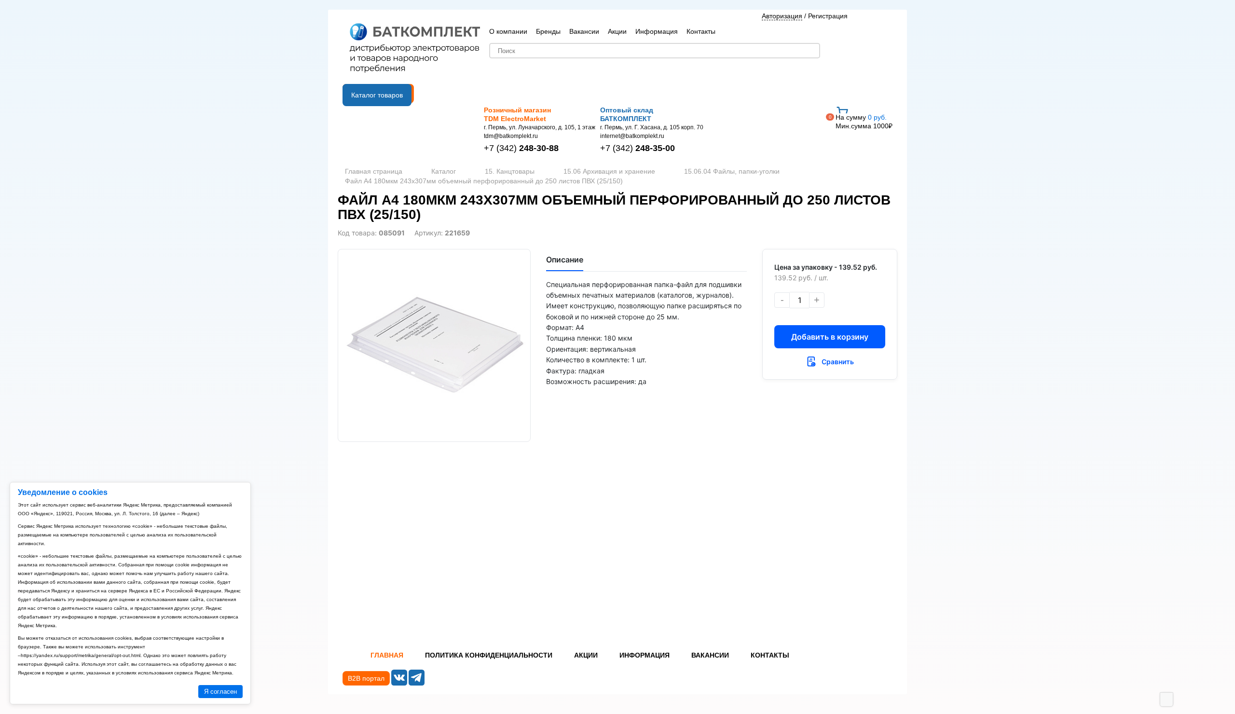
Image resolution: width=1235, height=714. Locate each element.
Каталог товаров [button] (377, 95)
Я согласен (220, 691)
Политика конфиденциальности (488, 655)
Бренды (548, 31)
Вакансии (584, 31)
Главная (386, 655)
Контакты (700, 31)
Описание (564, 259)
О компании (508, 31)
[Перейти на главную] (415, 48)
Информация (656, 31)
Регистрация (828, 16)
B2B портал (366, 678)
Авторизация (782, 16)
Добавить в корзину (829, 337)
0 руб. (864, 121)
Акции (617, 31)
